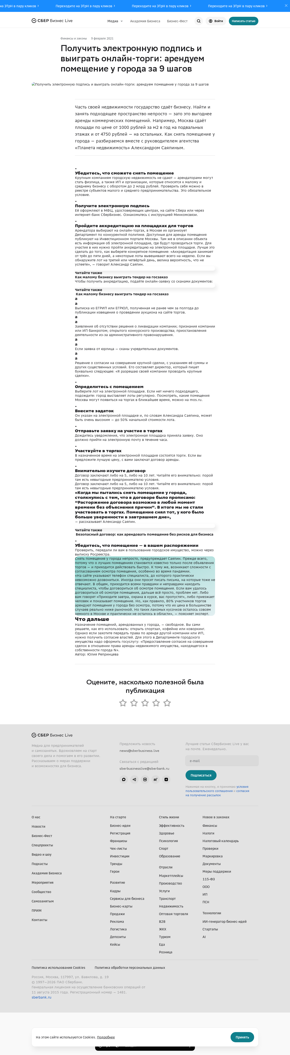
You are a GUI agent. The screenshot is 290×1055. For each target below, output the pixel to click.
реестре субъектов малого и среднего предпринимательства (126, 190)
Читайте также (88, 273)
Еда (162, 944)
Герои (114, 871)
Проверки (210, 848)
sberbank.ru (41, 997)
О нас (36, 817)
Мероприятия (42, 882)
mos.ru (195, 400)
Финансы (210, 825)
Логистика (118, 929)
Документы (212, 864)
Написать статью (243, 21)
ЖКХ (162, 929)
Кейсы (115, 944)
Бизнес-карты (121, 906)
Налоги (208, 833)
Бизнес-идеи (120, 825)
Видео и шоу (41, 854)
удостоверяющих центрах (136, 210)
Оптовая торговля (173, 914)
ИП (205, 894)
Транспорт (167, 898)
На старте (118, 817)
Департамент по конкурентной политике (109, 234)
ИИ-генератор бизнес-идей (224, 921)
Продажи (117, 914)
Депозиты (118, 937)
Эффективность (171, 825)
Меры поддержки (217, 871)
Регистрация (120, 833)
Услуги (164, 891)
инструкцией (162, 214)
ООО (206, 887)
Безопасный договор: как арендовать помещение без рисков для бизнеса (144, 534)
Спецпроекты (42, 845)
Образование (169, 856)
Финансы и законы (74, 38)
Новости (38, 826)
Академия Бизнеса (145, 21)
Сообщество (41, 892)
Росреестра (99, 554)
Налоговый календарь (221, 841)
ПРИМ (37, 910)
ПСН (206, 902)
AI (204, 937)
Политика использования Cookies (58, 967)
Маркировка (213, 856)
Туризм (164, 937)
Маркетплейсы (171, 876)
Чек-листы (118, 848)
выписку (82, 554)
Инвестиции (119, 856)
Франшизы (118, 841)
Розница (165, 952)
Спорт (163, 848)
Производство (170, 883)
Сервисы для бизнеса (127, 898)
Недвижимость (171, 906)
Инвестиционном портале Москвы (129, 239)
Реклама (117, 921)
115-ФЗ (209, 879)
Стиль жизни (169, 817)
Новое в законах (216, 817)
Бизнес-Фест (177, 21)
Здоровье (166, 833)
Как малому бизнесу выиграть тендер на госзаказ (121, 277)
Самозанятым (43, 901)
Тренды (116, 864)
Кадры (115, 891)
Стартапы (210, 929)
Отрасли (165, 867)
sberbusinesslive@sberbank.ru (144, 768)
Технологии (212, 913)
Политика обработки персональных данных (130, 967)
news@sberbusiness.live (139, 750)
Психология (168, 841)
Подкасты (40, 864)
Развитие (117, 882)
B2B (162, 921)
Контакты (39, 920)
